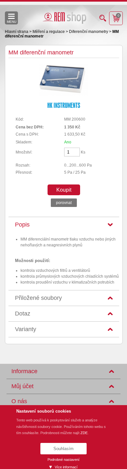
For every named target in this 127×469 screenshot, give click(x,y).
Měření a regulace (49, 31)
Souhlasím (63, 448)
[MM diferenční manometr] (63, 94)
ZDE (84, 433)
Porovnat (64, 202)
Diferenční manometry (89, 31)
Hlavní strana (17, 31)
